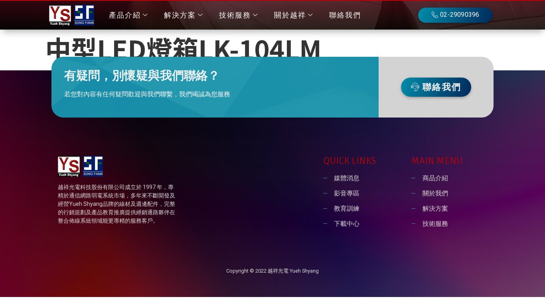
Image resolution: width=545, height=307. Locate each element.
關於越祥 (290, 15)
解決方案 (180, 15)
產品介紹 (125, 15)
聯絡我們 (345, 15)
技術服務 (235, 15)
